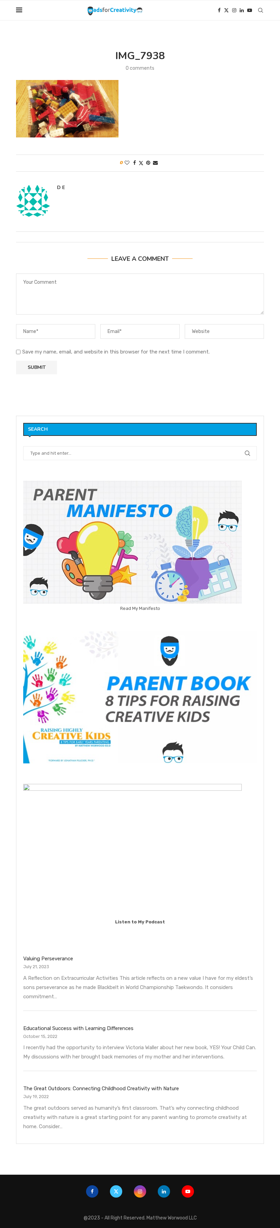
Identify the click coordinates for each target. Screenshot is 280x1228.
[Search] (260, 10)
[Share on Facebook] (134, 163)
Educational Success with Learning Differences (78, 1028)
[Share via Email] (155, 163)
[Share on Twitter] (141, 163)
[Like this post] (127, 163)
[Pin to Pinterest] (148, 163)
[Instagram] (234, 10)
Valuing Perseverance (48, 959)
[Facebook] (219, 10)
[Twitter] (226, 10)
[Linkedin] (242, 10)
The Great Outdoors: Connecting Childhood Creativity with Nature (101, 1088)
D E (61, 188)
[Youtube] (249, 10)
